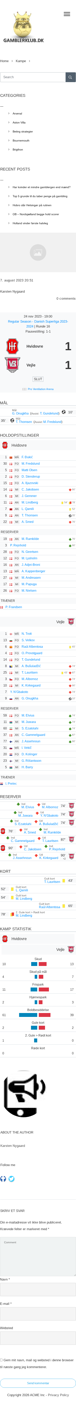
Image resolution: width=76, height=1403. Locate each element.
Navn (5, 1279)
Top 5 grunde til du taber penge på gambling (40, 196)
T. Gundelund (49, 413)
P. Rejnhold (18, 545)
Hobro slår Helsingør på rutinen (32, 205)
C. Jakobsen (30, 489)
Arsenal (17, 113)
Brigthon (18, 149)
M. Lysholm (29, 558)
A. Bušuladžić (31, 666)
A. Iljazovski (30, 483)
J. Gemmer (29, 496)
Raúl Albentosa (32, 646)
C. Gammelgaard (33, 734)
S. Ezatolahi (30, 728)
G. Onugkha (20, 413)
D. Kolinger (29, 754)
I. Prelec (11, 783)
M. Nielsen (29, 590)
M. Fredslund (52, 422)
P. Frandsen (13, 607)
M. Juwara (29, 722)
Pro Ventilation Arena (41, 389)
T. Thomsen (24, 422)
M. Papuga (29, 584)
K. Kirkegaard (31, 685)
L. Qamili (28, 509)
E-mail (6, 1304)
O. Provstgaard (32, 653)
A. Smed (28, 521)
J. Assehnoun (31, 741)
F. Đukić (27, 457)
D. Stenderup (31, 476)
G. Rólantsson (31, 760)
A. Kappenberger (33, 571)
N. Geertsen (30, 551)
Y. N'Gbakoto (19, 692)
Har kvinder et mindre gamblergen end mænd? (42, 187)
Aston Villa (19, 122)
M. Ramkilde (30, 539)
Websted (6, 1328)
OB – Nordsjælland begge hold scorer (36, 214)
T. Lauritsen (30, 672)
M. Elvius (28, 715)
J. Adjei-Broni (31, 564)
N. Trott (27, 633)
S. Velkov (28, 640)
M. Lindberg (30, 502)
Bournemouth (21, 140)
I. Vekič (27, 747)
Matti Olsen (29, 470)
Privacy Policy (58, 1395)
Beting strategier (23, 131)
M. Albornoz (30, 679)
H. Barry (27, 767)
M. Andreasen (31, 577)
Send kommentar (38, 1383)
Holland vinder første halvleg (30, 223)
